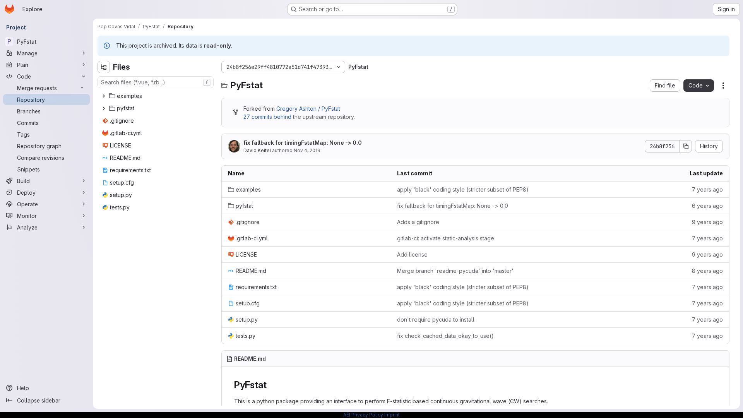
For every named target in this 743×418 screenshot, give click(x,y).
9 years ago (707, 222)
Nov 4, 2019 (307, 150)
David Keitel (257, 150)
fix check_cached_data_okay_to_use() (445, 335)
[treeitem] (156, 96)
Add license (412, 254)
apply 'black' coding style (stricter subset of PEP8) (463, 189)
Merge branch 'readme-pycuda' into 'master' (455, 270)
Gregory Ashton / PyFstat (308, 108)
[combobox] (156, 82)
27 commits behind (267, 116)
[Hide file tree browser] (104, 67)
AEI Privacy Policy (363, 415)
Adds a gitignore (418, 222)
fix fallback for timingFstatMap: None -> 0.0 (302, 142)
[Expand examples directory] (103, 96)
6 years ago (707, 205)
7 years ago (707, 189)
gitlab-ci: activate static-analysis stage (445, 238)
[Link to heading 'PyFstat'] (271, 385)
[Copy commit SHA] (686, 146)
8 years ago (707, 270)
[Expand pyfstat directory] (103, 108)
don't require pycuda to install (435, 319)
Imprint (392, 415)
